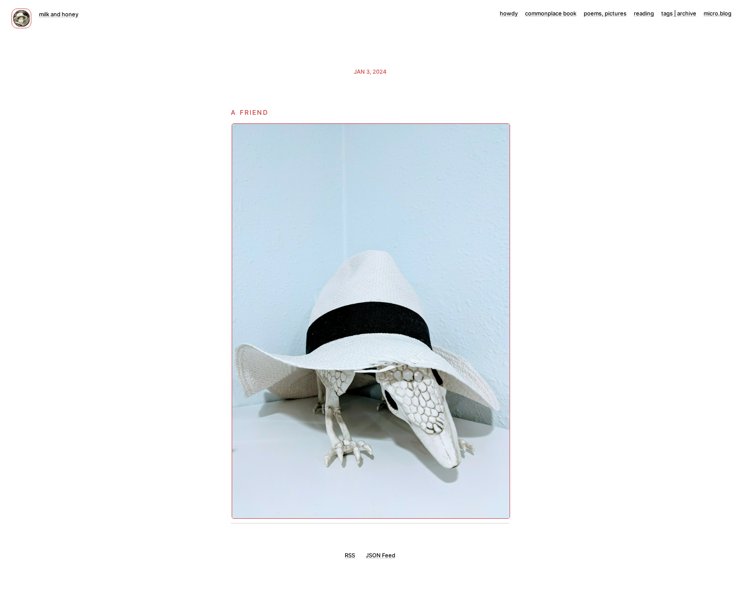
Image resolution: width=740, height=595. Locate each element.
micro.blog (717, 13)
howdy (509, 13)
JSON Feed (380, 555)
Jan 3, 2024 (370, 71)
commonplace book (550, 13)
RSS (350, 555)
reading (644, 13)
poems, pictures (605, 13)
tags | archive (678, 13)
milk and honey (58, 14)
